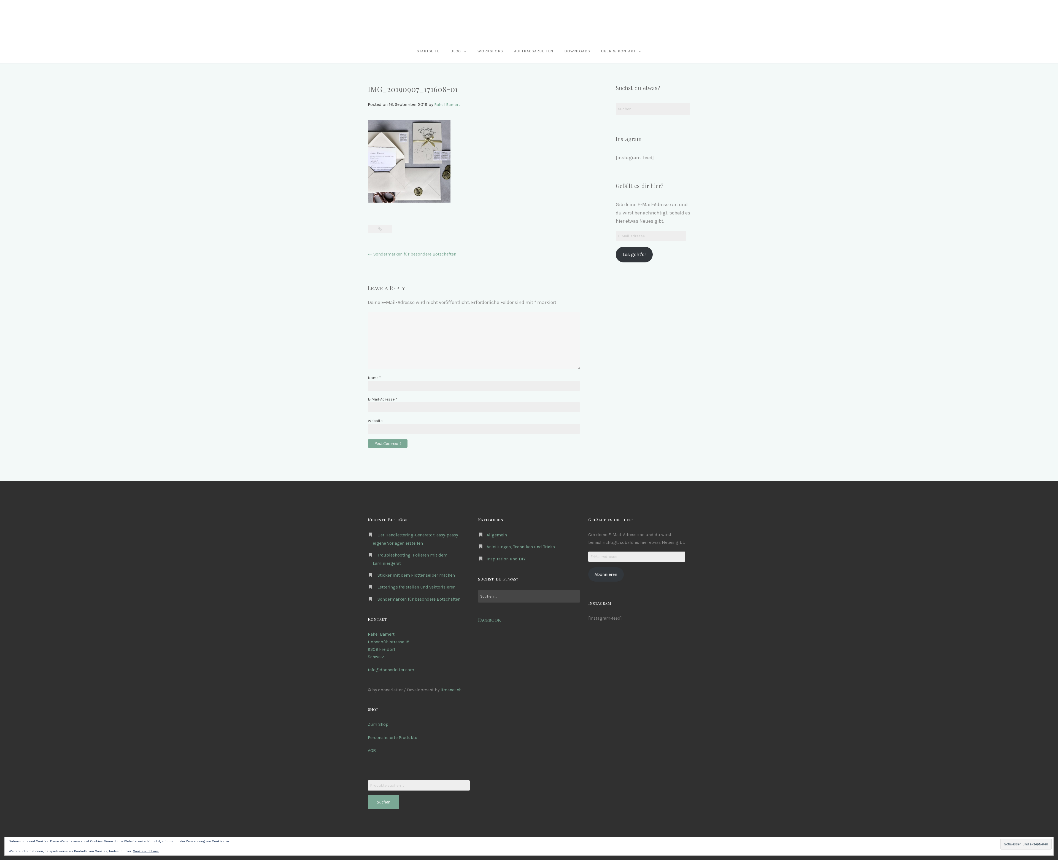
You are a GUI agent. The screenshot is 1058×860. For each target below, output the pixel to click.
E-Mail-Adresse (382, 399)
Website (375, 420)
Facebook (489, 620)
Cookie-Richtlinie (146, 851)
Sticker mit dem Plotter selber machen (416, 575)
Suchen (383, 802)
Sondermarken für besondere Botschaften (412, 254)
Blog (455, 51)
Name (374, 377)
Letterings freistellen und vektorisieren (416, 587)
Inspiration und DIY (506, 558)
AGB (372, 750)
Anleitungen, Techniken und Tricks (521, 546)
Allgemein (497, 535)
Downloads (577, 51)
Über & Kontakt (618, 51)
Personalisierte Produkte (392, 737)
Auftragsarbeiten (533, 51)
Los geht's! (634, 254)
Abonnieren (606, 574)
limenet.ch (451, 689)
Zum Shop (378, 724)
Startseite (428, 51)
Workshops (490, 51)
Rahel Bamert (447, 104)
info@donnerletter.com (391, 669)
